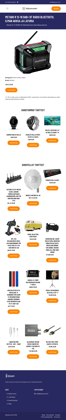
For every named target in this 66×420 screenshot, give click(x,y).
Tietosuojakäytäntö (47, 417)
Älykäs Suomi (12, 394)
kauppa (56, 8)
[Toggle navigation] (7, 8)
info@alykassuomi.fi (55, 2)
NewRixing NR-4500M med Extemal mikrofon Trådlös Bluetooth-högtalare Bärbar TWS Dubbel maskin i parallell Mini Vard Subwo (52, 245)
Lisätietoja (11, 90)
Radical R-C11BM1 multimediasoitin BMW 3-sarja (33, 282)
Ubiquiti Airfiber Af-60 (33, 195)
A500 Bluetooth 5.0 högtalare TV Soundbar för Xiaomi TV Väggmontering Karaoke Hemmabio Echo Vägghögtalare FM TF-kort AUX (13, 297)
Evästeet (57, 415)
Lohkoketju (11, 397)
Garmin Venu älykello (14, 135)
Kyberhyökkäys (13, 400)
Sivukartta (57, 417)
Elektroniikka (17, 77)
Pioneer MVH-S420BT (52, 180)
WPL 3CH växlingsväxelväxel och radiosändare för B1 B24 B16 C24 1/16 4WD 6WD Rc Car (14, 243)
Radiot (24, 77)
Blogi (9, 404)
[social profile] (17, 2)
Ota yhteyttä (50, 415)
